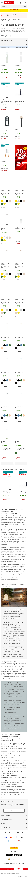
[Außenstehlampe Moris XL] (21, 121)
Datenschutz (21, 863)
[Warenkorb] (26, 2)
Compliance (6, 863)
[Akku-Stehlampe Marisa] (7, 327)
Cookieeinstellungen (10, 866)
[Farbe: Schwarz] (7, 201)
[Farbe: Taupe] (16, 348)
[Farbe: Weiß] (4, 201)
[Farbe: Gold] (2, 201)
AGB (17, 863)
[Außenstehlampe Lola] (7, 57)
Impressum (12, 863)
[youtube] (18, 833)
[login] (23, 2)
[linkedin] (22, 833)
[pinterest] (10, 833)
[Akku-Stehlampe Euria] (7, 433)
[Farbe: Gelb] (4, 204)
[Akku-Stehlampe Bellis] (7, 182)
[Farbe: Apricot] (2, 348)
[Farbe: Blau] (7, 345)
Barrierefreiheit (18, 866)
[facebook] (5, 833)
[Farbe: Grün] (2, 204)
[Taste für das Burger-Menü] (1, 2)
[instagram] (14, 833)
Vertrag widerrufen (22, 876)
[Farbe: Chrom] (18, 201)
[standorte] (20, 2)
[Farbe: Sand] (10, 201)
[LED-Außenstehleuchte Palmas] (21, 218)
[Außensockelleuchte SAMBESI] (7, 121)
